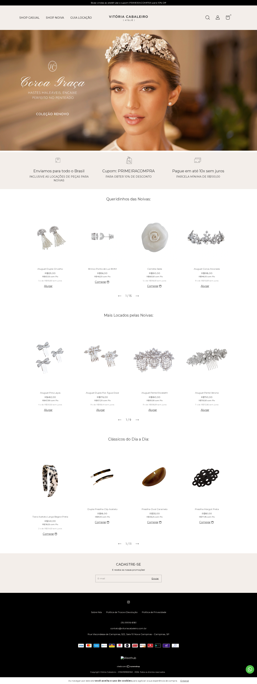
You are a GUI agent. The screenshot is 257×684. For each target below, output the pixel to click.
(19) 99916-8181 (128, 622)
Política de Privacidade (154, 612)
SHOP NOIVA (55, 17)
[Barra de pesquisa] (209, 18)
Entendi (184, 680)
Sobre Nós (96, 612)
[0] (226, 18)
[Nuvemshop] (128, 667)
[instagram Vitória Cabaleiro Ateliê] (128, 602)
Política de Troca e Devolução (122, 612)
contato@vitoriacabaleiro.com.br (128, 628)
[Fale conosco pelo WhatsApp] (250, 669)
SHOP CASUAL (29, 17)
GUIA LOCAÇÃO (81, 17)
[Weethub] (128, 658)
